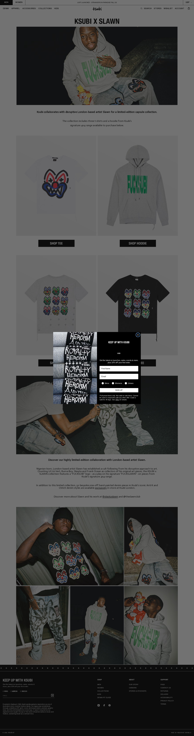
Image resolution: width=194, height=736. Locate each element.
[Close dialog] (138, 335)
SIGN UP (119, 390)
